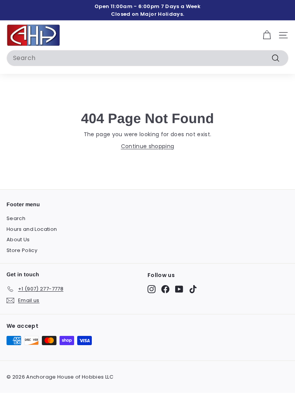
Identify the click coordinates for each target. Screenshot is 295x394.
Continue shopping (147, 146)
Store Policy (22, 250)
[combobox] (147, 58)
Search (16, 218)
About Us (18, 239)
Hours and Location (32, 229)
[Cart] (267, 35)
